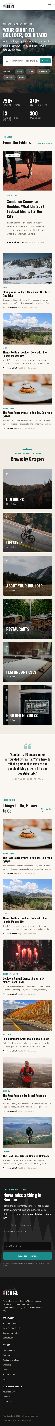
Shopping (7, 1364)
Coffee (30, 71)
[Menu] (49, 5)
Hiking (19, 71)
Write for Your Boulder (12, 1328)
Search (45, 60)
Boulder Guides (9, 1374)
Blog (5, 1379)
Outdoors (7, 1355)
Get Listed (7, 1396)
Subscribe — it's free (27, 1255)
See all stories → (45, 143)
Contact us (7, 1401)
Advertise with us (10, 1391)
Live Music (9, 77)
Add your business (10, 1323)
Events (6, 1369)
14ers (21, 77)
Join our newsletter (11, 1333)
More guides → (46, 810)
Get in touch (8, 1337)
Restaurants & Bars (11, 1360)
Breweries (43, 71)
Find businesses (9, 1350)
